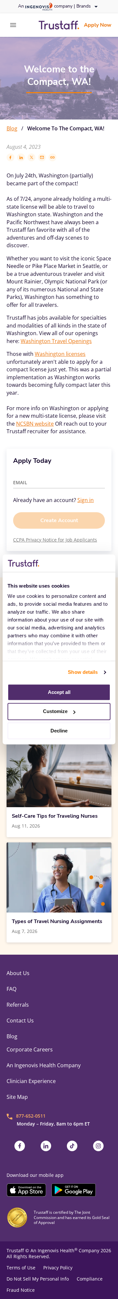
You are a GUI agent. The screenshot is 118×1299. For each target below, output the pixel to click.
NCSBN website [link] (35, 423)
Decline (59, 730)
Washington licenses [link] (60, 354)
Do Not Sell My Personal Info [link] (38, 1279)
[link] (59, 25)
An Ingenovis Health (53, 1250)
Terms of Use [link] (21, 1268)
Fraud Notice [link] (21, 1290)
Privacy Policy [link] (57, 1268)
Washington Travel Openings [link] (56, 341)
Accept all (59, 692)
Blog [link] (12, 128)
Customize (55, 711)
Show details (83, 672)
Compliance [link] (90, 1279)
